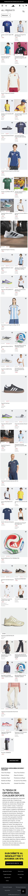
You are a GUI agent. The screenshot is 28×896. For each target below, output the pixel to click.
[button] (23, 6)
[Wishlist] (6, 6)
